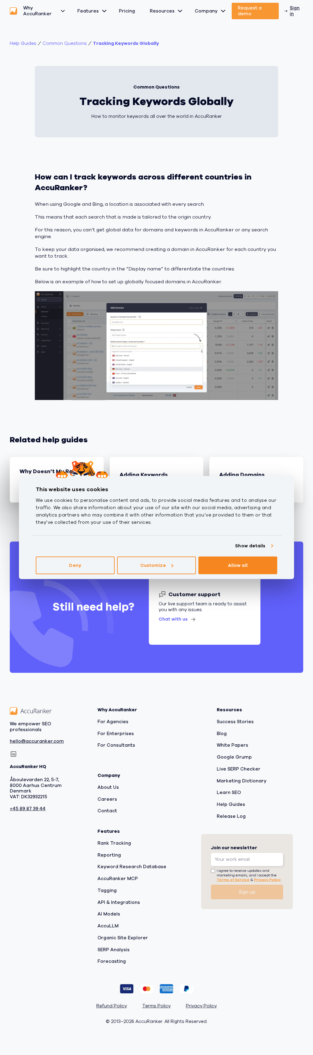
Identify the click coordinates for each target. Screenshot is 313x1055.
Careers (107, 799)
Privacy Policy (267, 879)
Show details (250, 546)
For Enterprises (116, 734)
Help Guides (23, 43)
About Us (108, 787)
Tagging (107, 890)
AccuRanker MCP (118, 879)
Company (206, 11)
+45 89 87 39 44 (28, 809)
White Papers (232, 745)
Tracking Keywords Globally (126, 43)
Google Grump (234, 757)
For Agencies (113, 722)
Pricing (127, 11)
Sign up (247, 892)
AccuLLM (108, 926)
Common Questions (64, 43)
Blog (222, 734)
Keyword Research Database (132, 867)
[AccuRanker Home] (13, 11)
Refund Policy (111, 1006)
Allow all (238, 565)
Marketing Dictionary (242, 781)
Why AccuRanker (37, 11)
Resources (162, 11)
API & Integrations (119, 902)
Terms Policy (156, 1006)
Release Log (231, 816)
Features (88, 11)
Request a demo (250, 11)
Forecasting (112, 961)
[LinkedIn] (13, 754)
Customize (153, 565)
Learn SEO (229, 792)
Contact (107, 811)
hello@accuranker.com (37, 742)
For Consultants (116, 745)
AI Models (109, 914)
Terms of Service (233, 879)
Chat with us (173, 619)
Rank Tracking (114, 843)
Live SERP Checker (238, 769)
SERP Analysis (114, 950)
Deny (75, 565)
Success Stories (235, 722)
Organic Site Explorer (123, 938)
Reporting (109, 855)
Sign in (295, 11)
